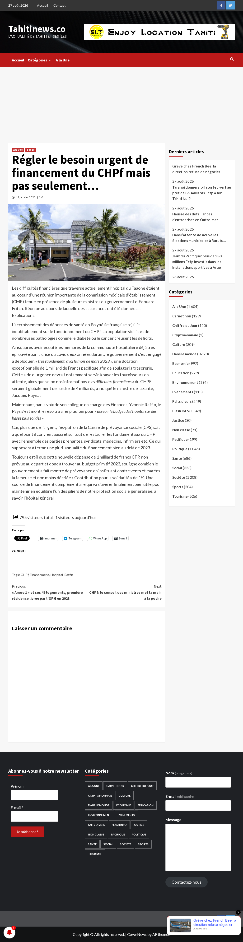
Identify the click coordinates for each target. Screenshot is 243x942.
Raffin (68, 575)
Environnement (185, 382)
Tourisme (180, 496)
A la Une (63, 60)
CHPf (24, 575)
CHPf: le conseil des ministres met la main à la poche (125, 592)
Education (180, 373)
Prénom (17, 786)
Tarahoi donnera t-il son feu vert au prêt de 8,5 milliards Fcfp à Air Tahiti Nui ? (201, 193)
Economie (180, 363)
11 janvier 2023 (26, 197)
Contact (59, 5)
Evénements (182, 392)
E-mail (17, 807)
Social (177, 468)
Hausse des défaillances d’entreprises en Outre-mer (195, 217)
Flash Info (180, 411)
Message (173, 819)
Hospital (57, 575)
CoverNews (137, 934)
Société (178, 477)
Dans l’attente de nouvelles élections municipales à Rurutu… (199, 238)
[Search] (232, 58)
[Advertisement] (121, 103)
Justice (178, 420)
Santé (31, 149)
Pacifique (180, 439)
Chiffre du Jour (184, 325)
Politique (179, 449)
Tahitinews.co (36, 29)
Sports (177, 487)
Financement (39, 575)
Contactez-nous (186, 882)
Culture (178, 344)
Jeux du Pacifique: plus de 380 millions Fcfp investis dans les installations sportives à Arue (197, 261)
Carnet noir (181, 316)
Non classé (181, 430)
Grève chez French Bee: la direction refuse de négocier (196, 169)
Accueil (42, 5)
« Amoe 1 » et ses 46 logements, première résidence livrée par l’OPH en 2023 (47, 592)
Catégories (37, 60)
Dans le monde (184, 354)
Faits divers (182, 401)
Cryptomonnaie (185, 335)
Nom (178, 772)
